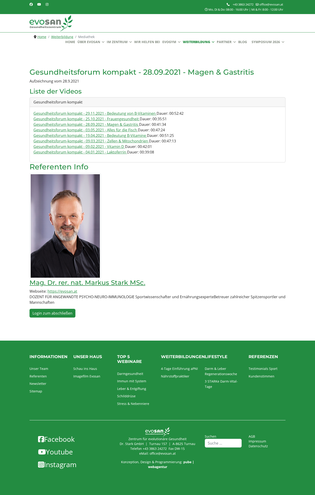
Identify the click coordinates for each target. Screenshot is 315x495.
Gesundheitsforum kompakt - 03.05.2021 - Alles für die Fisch (85, 130)
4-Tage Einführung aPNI (179, 368)
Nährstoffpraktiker (175, 376)
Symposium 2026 (266, 42)
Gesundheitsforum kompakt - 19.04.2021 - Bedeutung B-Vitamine (90, 135)
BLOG (242, 42)
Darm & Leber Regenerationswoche (221, 371)
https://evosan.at (62, 291)
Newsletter (38, 383)
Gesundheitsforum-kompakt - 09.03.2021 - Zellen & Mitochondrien (91, 141)
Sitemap (36, 391)
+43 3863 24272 (243, 4)
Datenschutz (258, 446)
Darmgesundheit (130, 373)
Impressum (257, 441)
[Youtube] (39, 4)
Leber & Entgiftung (131, 388)
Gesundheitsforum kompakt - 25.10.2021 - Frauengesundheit (86, 118)
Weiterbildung (196, 42)
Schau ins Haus (85, 368)
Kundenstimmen (261, 376)
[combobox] (223, 443)
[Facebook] (31, 4)
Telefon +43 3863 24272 (148, 448)
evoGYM (169, 42)
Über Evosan (88, 42)
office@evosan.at (271, 4)
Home (70, 42)
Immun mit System (131, 381)
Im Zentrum (117, 42)
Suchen (210, 436)
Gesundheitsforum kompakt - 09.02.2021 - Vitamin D (79, 146)
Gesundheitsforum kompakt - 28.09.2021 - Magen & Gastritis (86, 124)
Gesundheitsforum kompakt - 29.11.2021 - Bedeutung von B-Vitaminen (95, 113)
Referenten (38, 376)
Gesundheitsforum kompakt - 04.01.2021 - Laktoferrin (80, 152)
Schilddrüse (126, 396)
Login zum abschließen (52, 313)
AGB (252, 436)
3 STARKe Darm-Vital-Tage (221, 384)
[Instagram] (47, 4)
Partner (224, 42)
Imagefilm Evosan (86, 376)
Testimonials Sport (263, 368)
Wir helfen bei (147, 42)
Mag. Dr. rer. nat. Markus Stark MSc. (87, 282)
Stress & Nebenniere (133, 403)
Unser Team (39, 368)
